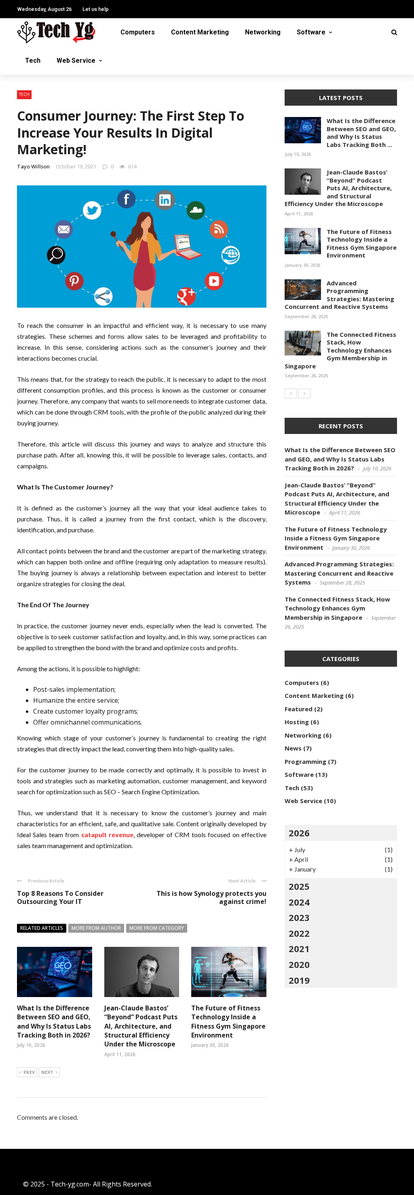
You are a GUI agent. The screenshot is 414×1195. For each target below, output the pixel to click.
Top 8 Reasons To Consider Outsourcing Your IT (60, 897)
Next (47, 1072)
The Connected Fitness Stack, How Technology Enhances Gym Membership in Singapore (340, 350)
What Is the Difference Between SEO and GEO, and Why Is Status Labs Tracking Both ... (361, 133)
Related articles (41, 928)
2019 (299, 980)
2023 (299, 917)
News (293, 748)
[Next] (304, 393)
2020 (299, 964)
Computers (137, 32)
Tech (32, 60)
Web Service (76, 60)
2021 (299, 948)
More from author (96, 928)
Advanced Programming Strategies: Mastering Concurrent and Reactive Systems (339, 295)
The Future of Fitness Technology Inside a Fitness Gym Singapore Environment (228, 1022)
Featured (299, 709)
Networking (263, 32)
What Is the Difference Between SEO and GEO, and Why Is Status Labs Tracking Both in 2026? (54, 1022)
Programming (305, 761)
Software (311, 32)
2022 (299, 933)
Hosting (297, 722)
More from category (156, 928)
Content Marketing (200, 32)
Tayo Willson (33, 166)
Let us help (95, 9)
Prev (29, 1072)
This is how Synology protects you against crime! (211, 897)
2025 (299, 886)
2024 (299, 902)
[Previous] (291, 393)
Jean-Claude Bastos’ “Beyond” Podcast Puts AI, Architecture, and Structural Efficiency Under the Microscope (140, 1026)
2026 (299, 833)
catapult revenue (107, 834)
